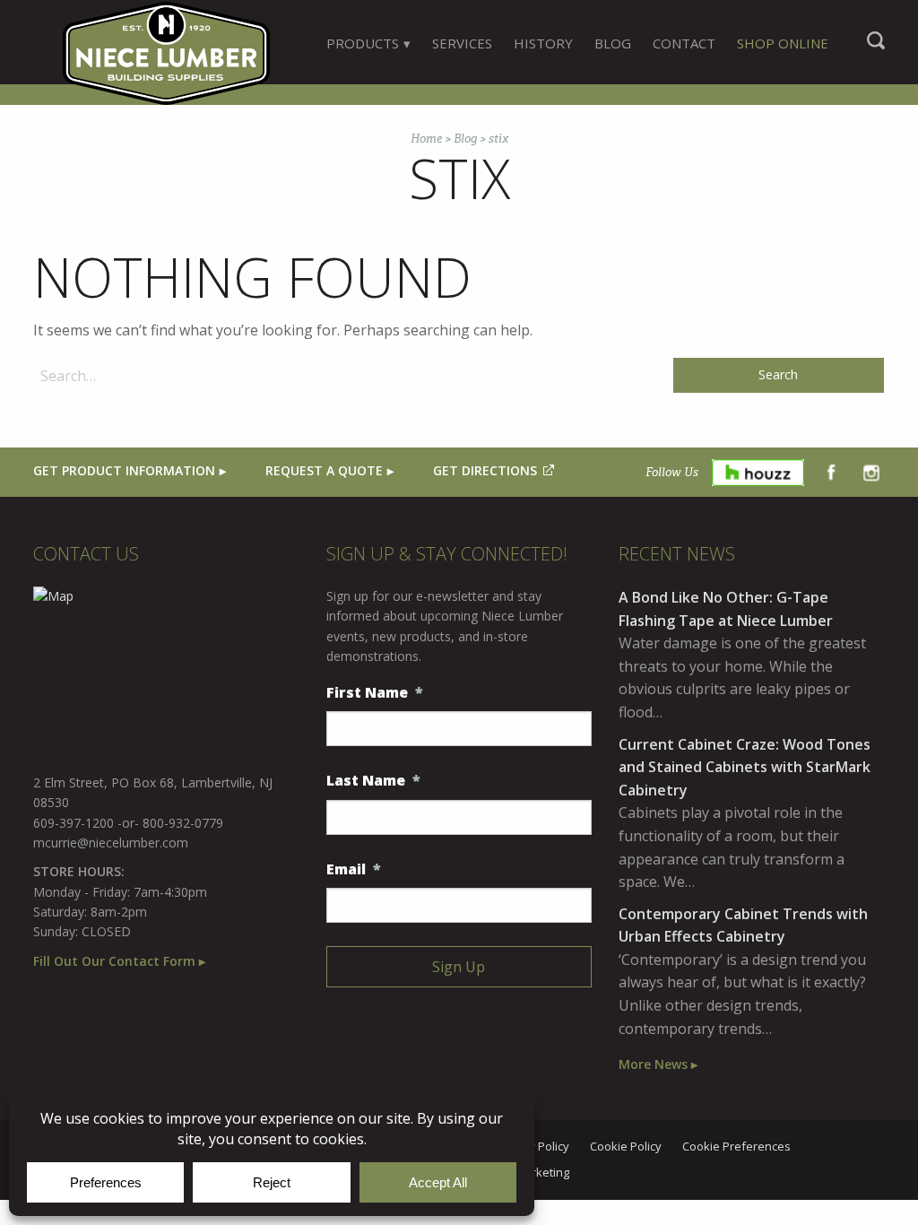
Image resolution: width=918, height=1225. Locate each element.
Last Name (373, 780)
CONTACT (684, 43)
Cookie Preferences (736, 1147)
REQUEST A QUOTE (324, 470)
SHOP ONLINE (782, 43)
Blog (465, 138)
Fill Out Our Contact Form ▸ (119, 960)
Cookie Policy (626, 1147)
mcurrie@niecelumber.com (110, 842)
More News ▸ (658, 1064)
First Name (374, 692)
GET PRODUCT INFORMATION (124, 470)
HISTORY (543, 43)
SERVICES (462, 43)
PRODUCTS (362, 43)
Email (353, 869)
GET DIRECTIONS (485, 470)
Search (876, 49)
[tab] (368, 43)
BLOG (612, 43)
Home (426, 138)
